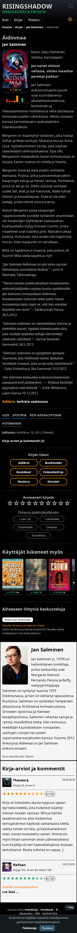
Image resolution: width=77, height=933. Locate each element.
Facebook (46, 909)
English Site (50, 913)
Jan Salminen (14, 44)
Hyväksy (47, 928)
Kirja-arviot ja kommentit (33, 768)
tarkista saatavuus (32, 401)
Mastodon (26, 913)
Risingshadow (27, 8)
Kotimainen (11, 423)
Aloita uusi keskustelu (18, 619)
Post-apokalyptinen (46, 415)
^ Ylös (70, 907)
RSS (37, 913)
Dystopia (20, 415)
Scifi (5, 415)
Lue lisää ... (10, 892)
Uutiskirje (31, 909)
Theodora (21, 780)
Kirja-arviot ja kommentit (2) (23, 441)
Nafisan (19, 865)
